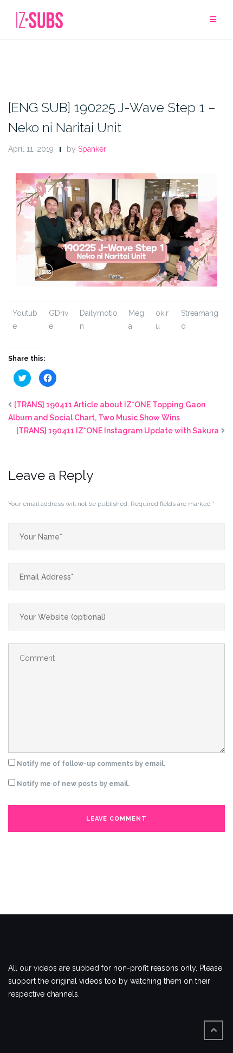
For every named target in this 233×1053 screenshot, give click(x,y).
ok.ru (162, 319)
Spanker (92, 149)
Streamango (199, 319)
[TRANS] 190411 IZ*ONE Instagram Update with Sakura (117, 430)
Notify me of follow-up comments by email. (91, 764)
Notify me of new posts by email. (73, 784)
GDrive (58, 319)
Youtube (24, 319)
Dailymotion (99, 319)
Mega (136, 319)
